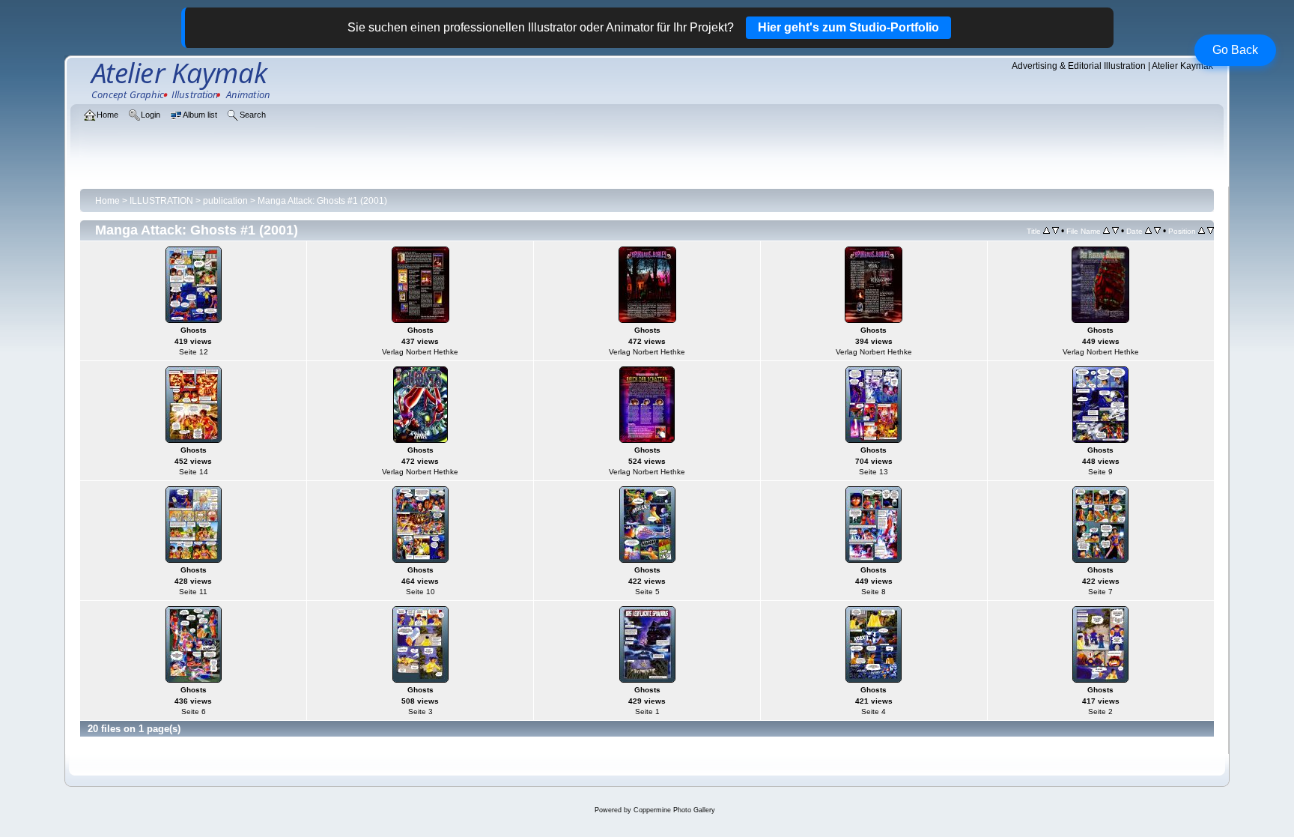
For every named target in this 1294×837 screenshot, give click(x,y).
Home (107, 201)
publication (225, 201)
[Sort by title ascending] (1046, 231)
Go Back (1235, 49)
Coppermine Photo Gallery (674, 810)
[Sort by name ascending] (1106, 231)
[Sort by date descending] (1157, 231)
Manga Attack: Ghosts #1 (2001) (322, 201)
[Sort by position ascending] (1201, 231)
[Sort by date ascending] (1148, 231)
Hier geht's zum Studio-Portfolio (848, 27)
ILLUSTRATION (161, 201)
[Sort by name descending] (1115, 231)
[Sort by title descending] (1055, 231)
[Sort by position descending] (1210, 231)
